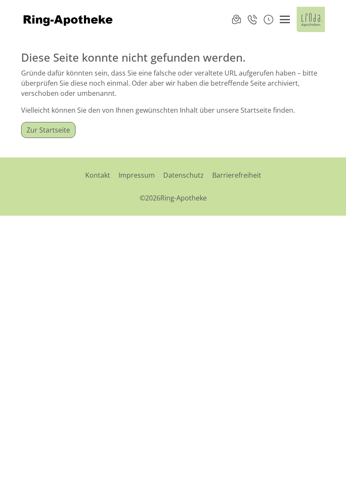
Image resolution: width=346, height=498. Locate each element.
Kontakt (97, 175)
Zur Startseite (48, 130)
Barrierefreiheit (236, 175)
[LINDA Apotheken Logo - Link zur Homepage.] (311, 19)
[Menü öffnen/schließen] (285, 19)
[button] (268, 19)
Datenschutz (183, 175)
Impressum (137, 175)
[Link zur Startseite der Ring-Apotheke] (68, 19)
